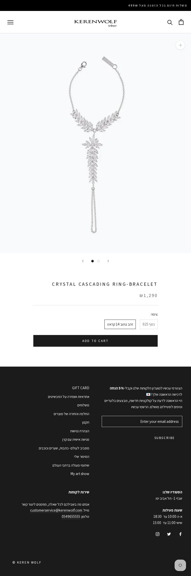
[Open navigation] (10, 22)
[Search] (170, 22)
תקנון (85, 422)
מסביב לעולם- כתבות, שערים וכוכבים (64, 448)
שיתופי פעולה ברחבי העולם (70, 465)
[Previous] (83, 261)
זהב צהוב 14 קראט (120, 324)
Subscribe (164, 438)
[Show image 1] (92, 261)
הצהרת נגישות (79, 431)
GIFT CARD (80, 387)
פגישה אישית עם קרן (75, 439)
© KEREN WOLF (26, 562)
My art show (79, 473)
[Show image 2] (98, 261)
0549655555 (71, 516)
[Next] (108, 261)
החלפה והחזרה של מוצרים (71, 413)
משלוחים (83, 405)
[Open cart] (181, 22)
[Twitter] (169, 534)
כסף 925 (149, 324)
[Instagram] (157, 534)
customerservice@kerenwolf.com (56, 510)
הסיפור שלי (81, 456)
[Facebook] (180, 534)
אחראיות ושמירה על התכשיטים (68, 396)
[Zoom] (180, 45)
